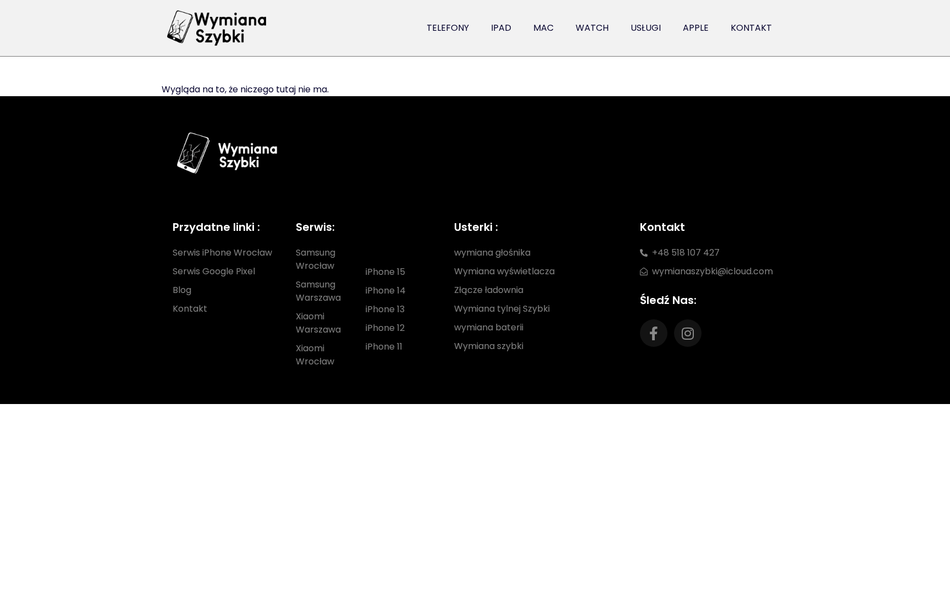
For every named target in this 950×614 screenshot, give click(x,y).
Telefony (448, 27)
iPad (501, 27)
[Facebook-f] (653, 333)
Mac (543, 27)
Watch (592, 27)
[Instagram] (688, 333)
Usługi (646, 27)
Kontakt (751, 27)
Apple (696, 27)
